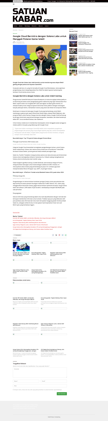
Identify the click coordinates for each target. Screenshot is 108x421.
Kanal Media (31, 405)
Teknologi (27, 26)
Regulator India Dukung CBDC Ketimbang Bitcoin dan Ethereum (29, 222)
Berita (20, 26)
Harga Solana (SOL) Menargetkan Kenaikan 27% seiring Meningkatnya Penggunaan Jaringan (37, 227)
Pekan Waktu (26, 406)
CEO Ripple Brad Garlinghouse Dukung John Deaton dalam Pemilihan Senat (33, 229)
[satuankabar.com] (33, 15)
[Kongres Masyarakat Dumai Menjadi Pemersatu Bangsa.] (73, 51)
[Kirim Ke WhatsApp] (66, 235)
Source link (16, 212)
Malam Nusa (16, 408)
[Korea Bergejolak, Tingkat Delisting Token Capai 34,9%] (40, 246)
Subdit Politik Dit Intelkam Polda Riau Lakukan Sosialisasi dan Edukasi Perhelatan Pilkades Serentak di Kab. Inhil (86, 65)
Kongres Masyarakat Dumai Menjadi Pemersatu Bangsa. (85, 50)
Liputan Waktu (23, 408)
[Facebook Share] (53, 235)
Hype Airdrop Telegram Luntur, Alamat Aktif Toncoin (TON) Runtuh (30, 224)
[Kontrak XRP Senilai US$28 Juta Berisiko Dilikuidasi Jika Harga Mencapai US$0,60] (21, 246)
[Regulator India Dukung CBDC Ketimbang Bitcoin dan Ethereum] (58, 246)
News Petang (33, 406)
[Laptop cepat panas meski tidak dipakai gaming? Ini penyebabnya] (73, 37)
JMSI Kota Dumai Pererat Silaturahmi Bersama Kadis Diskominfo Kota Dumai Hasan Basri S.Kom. (86, 57)
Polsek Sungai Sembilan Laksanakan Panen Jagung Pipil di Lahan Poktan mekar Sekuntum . (85, 72)
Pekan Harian (19, 406)
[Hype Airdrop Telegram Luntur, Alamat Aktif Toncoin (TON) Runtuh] (21, 263)
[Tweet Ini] (56, 235)
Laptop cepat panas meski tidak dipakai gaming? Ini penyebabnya (85, 36)
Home (15, 26)
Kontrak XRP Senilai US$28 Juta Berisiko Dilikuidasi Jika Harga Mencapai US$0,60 (34, 218)
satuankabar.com (20, 42)
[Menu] (14, 4)
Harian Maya (24, 405)
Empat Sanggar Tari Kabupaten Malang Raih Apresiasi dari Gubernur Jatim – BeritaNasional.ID (62, 1)
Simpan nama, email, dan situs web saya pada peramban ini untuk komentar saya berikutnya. (38, 389)
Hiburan (41, 26)
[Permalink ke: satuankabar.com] (14, 42)
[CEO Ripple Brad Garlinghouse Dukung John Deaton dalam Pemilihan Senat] (58, 263)
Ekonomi (34, 26)
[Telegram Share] (62, 235)
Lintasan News (31, 408)
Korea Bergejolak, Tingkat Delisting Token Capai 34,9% (27, 220)
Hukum (47, 26)
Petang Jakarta (16, 405)
